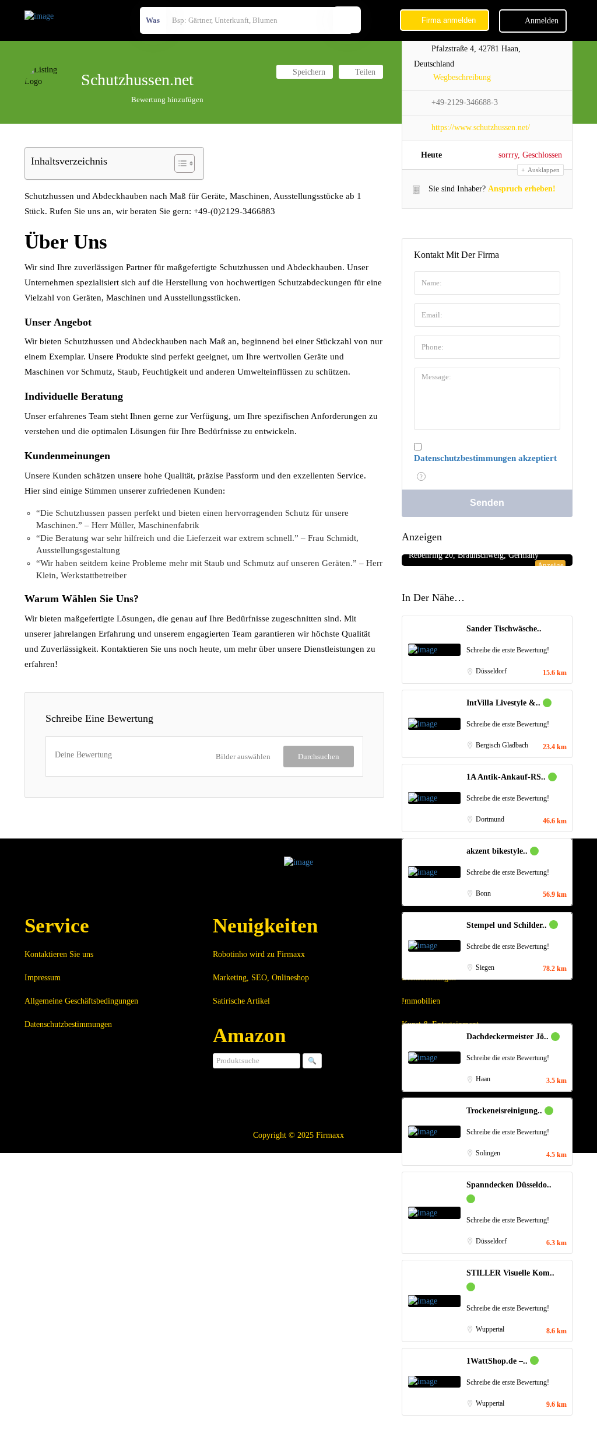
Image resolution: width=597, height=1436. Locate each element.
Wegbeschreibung (462, 77)
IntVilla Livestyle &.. (504, 702)
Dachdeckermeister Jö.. (508, 1036)
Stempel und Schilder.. (507, 925)
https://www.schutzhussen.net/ (480, 127)
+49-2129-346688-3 (464, 102)
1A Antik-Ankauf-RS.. (507, 777)
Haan (483, 1079)
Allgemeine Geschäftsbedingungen (81, 1001)
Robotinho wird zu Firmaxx (259, 954)
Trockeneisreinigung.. (505, 1110)
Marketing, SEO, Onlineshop (261, 977)
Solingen (488, 1153)
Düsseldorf (491, 671)
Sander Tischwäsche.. (504, 628)
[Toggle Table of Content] (179, 163)
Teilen (364, 72)
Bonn (483, 893)
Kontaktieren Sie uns (58, 954)
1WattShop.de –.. (498, 1361)
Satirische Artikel (241, 1001)
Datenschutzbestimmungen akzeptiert (485, 458)
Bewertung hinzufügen (167, 99)
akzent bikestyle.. (498, 851)
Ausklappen (543, 169)
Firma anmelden (447, 20)
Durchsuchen (318, 756)
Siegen (485, 967)
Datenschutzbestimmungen (68, 1024)
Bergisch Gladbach (502, 745)
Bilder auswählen (243, 756)
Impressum (42, 977)
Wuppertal (490, 1329)
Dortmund (490, 819)
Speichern (307, 72)
